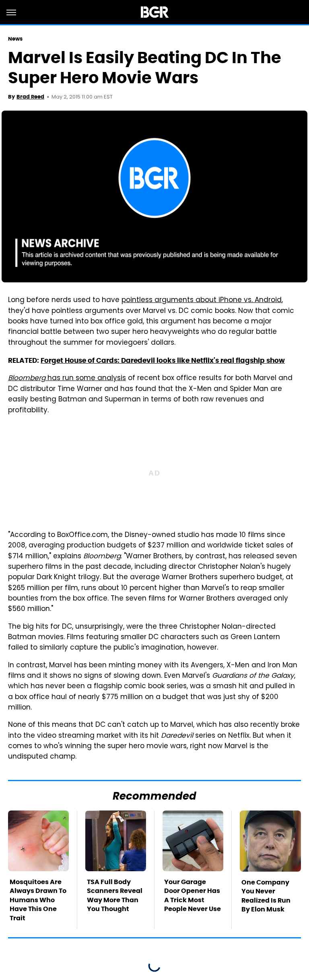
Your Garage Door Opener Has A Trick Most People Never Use (192, 895)
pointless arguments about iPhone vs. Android (202, 300)
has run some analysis (67, 378)
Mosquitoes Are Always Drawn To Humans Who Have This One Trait (38, 900)
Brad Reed (30, 96)
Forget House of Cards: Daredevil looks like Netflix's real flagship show (163, 360)
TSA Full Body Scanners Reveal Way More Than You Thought (114, 895)
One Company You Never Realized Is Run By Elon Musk (265, 895)
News (15, 38)
